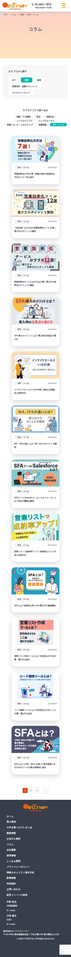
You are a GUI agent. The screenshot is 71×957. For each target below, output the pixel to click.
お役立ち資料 (13, 838)
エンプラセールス (46, 121)
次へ (46, 790)
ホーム (10, 816)
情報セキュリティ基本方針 (20, 872)
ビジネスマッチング (21, 93)
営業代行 (50, 117)
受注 (38, 117)
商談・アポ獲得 (24, 117)
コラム (10, 844)
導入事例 (11, 821)
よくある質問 (13, 861)
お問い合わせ (13, 889)
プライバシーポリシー (18, 866)
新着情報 (11, 878)
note (12, 910)
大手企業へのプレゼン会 (19, 827)
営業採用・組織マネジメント (25, 86)
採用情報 (11, 855)
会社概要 (11, 849)
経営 (39, 80)
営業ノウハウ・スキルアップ (20, 125)
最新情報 (11, 833)
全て (14, 80)
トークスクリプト (25, 121)
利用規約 (11, 883)
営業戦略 (43, 125)
